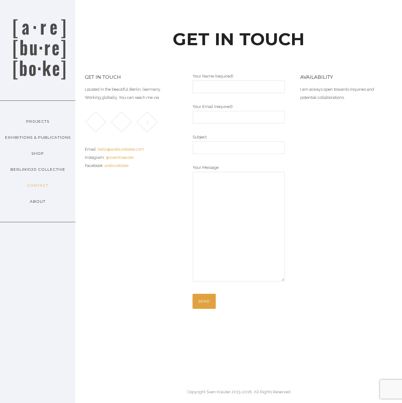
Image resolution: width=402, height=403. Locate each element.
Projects (37, 121)
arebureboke (116, 165)
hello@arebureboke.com (121, 149)
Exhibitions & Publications (38, 137)
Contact (37, 185)
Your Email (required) (213, 106)
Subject (200, 137)
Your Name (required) (213, 76)
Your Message (206, 167)
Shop (37, 153)
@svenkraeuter (120, 157)
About (38, 201)
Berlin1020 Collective (37, 169)
